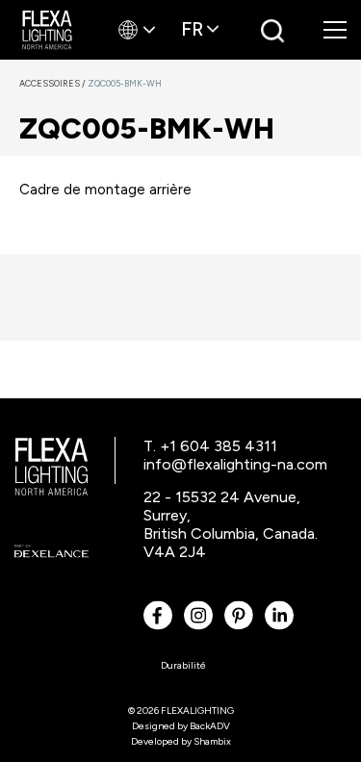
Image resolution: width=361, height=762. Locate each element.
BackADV (210, 726)
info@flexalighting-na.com (235, 464)
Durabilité (183, 665)
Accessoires (53, 83)
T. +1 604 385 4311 (210, 446)
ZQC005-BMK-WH (125, 83)
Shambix (212, 741)
